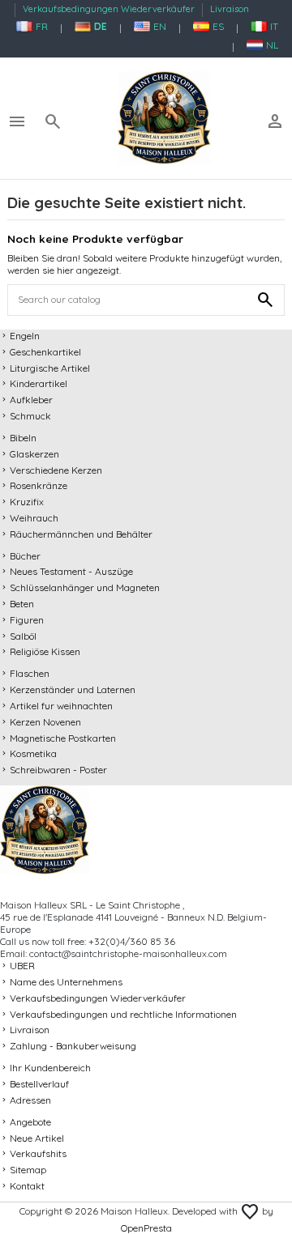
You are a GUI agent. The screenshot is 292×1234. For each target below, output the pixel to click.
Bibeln (23, 438)
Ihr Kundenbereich (50, 1068)
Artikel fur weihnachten (61, 706)
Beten (22, 604)
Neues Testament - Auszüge (71, 571)
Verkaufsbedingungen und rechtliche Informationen (123, 1014)
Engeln (25, 336)
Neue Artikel (37, 1138)
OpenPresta (146, 1228)
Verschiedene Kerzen (56, 470)
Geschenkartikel (45, 352)
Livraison (229, 9)
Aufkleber (31, 400)
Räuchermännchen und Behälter (81, 534)
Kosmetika (33, 753)
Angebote (30, 1122)
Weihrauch (34, 518)
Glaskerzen (34, 454)
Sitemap (28, 1170)
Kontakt (27, 1186)
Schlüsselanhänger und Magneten (85, 587)
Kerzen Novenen (45, 722)
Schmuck (30, 416)
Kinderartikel (38, 383)
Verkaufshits (38, 1153)
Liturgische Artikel (50, 368)
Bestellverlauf (39, 1084)
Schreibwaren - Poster (58, 770)
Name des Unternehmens (66, 982)
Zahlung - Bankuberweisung (73, 1046)
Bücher (25, 556)
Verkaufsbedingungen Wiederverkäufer (110, 9)
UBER (22, 966)
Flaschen (29, 673)
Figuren (27, 620)
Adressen (30, 1100)
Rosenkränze (38, 485)
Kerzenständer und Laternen (72, 689)
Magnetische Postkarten (63, 738)
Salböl (23, 636)
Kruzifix (27, 502)
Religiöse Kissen (45, 651)
